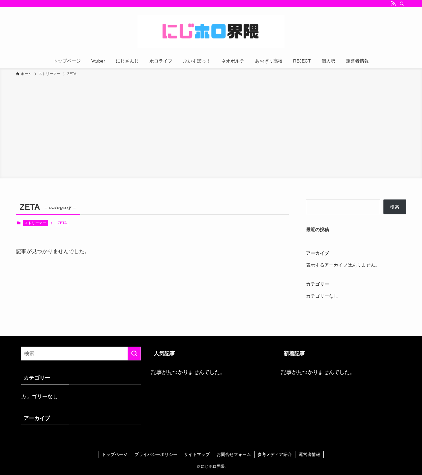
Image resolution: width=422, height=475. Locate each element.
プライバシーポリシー (156, 454)
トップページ (115, 454)
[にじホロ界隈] (211, 31)
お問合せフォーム (234, 454)
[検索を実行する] (134, 353)
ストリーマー (35, 223)
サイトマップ (197, 454)
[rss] (393, 3)
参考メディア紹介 (274, 454)
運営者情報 (309, 454)
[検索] (402, 3)
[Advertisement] (211, 126)
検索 (394, 206)
